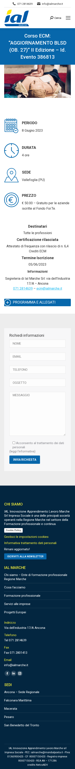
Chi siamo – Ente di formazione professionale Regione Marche (35, 577)
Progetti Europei (15, 612)
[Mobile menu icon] (68, 18)
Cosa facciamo (14, 587)
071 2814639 (23, 288)
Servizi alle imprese (17, 604)
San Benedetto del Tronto (21, 725)
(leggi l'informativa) (22, 451)
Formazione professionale (22, 596)
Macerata (10, 709)
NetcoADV (42, 764)
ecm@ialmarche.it (49, 288)
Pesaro (9, 717)
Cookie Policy (13, 530)
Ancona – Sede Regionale (21, 692)
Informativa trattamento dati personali (30, 543)
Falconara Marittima (17, 700)
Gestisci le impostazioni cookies (26, 537)
